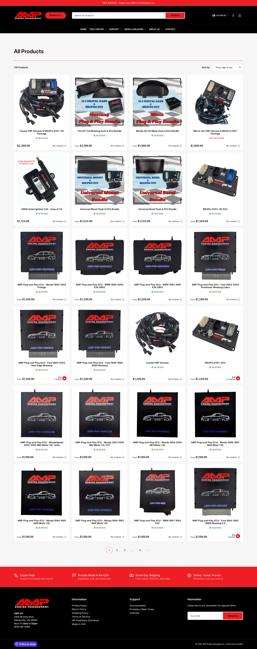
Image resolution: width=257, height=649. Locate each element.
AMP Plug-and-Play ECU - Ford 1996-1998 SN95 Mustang (100, 364)
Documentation (138, 605)
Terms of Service (81, 616)
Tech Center (96, 29)
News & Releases (134, 29)
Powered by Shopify (234, 644)
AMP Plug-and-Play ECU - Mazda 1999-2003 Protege (41, 286)
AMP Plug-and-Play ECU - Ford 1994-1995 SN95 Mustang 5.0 (215, 522)
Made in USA (79, 624)
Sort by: (206, 67)
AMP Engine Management (213, 644)
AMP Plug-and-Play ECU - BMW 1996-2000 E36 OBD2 (99, 286)
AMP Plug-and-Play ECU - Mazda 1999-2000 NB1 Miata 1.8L (157, 443)
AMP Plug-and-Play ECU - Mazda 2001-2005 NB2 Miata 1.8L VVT (99, 443)
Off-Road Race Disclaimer (85, 620)
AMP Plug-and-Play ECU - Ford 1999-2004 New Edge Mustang (41, 364)
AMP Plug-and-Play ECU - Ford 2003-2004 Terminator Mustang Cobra (215, 286)
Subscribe (233, 616)
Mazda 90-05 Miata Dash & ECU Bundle (157, 131)
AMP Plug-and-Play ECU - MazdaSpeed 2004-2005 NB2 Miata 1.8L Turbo (41, 443)
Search (175, 15)
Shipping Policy (80, 613)
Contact (170, 29)
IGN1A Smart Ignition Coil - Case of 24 (41, 209)
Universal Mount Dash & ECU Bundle (99, 209)
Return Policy (79, 609)
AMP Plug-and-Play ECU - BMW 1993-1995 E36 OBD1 (157, 286)
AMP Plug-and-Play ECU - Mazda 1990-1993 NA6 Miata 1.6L (99, 522)
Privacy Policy (79, 605)
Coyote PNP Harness (157, 362)
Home (83, 29)
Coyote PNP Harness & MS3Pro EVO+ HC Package (41, 132)
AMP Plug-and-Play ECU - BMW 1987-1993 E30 (157, 522)
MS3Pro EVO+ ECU (215, 362)
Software (134, 613)
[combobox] (128, 15)
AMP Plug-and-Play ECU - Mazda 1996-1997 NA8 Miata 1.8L (215, 443)
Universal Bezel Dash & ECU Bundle (157, 209)
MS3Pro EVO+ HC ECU (215, 209)
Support (114, 29)
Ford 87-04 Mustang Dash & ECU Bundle (100, 131)
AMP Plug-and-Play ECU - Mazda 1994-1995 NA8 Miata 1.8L (42, 522)
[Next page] (148, 550)
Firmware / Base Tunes (142, 609)
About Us (154, 29)
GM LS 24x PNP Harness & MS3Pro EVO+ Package (215, 132)
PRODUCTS (54, 15)
